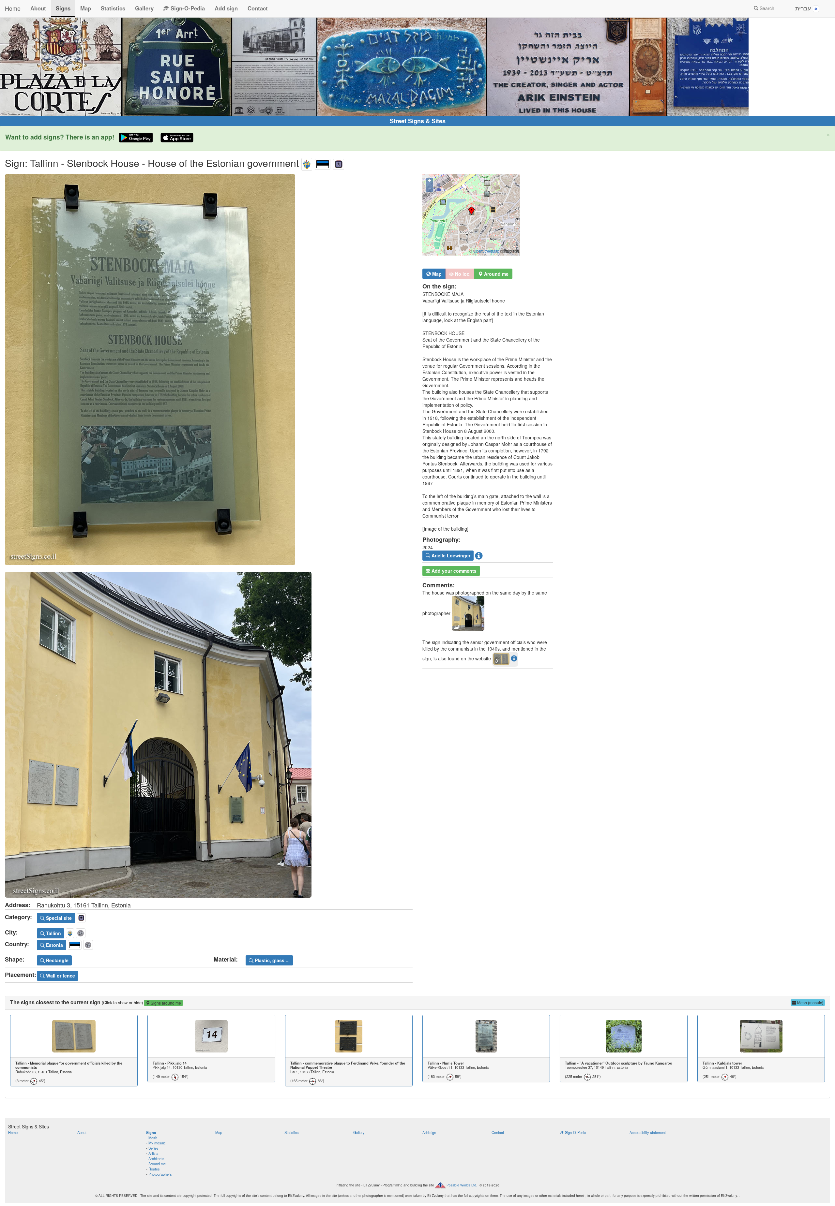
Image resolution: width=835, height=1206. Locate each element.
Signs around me (165, 1003)
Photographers (160, 1174)
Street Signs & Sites (418, 121)
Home (13, 8)
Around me (157, 1163)
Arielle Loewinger (450, 555)
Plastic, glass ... (271, 960)
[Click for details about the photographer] (479, 555)
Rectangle (56, 960)
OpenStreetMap (486, 251)
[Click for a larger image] (209, 369)
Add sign (226, 8)
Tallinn (53, 933)
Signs (63, 8)
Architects (156, 1158)
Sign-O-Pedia (187, 8)
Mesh (152, 1137)
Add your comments (453, 570)
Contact (258, 8)
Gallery (144, 8)
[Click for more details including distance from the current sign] (514, 658)
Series (153, 1148)
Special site (58, 918)
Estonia (54, 945)
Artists (153, 1153)
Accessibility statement (648, 1132)
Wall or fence (60, 975)
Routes (154, 1168)
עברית (804, 8)
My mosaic (157, 1142)
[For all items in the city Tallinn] (306, 163)
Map (85, 8)
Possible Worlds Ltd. (462, 1185)
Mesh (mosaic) (809, 1002)
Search (766, 8)
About (38, 8)
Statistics (113, 8)
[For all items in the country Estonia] (322, 163)
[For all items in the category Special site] (338, 163)
